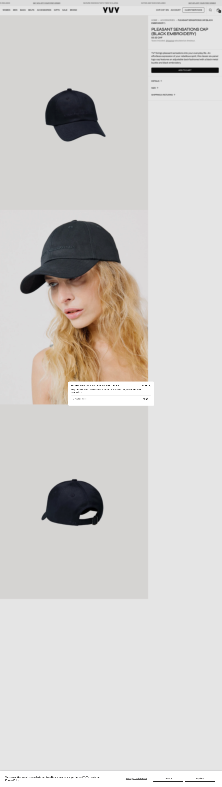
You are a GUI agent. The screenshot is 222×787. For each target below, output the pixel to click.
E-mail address (80, 399)
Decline (200, 778)
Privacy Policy (12, 780)
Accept (168, 778)
